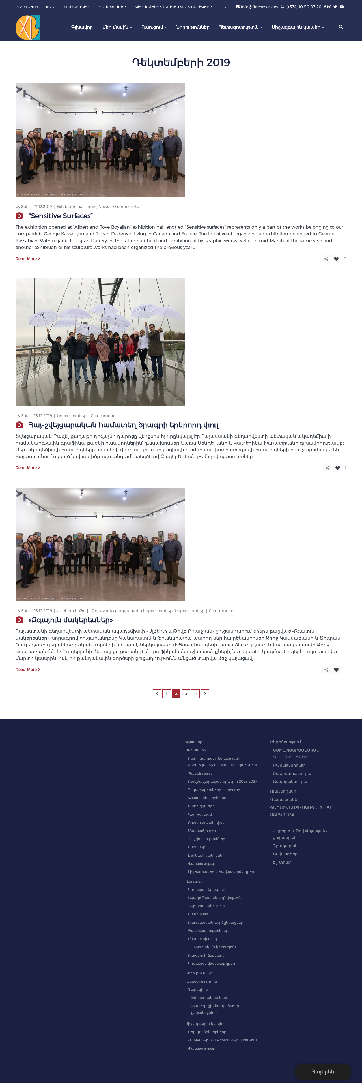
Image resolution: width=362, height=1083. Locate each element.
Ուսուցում (193, 881)
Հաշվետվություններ (206, 839)
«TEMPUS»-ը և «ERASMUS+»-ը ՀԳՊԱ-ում (222, 1040)
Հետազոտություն (201, 981)
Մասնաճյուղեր (202, 831)
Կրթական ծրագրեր (206, 889)
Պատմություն (200, 773)
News (103, 206)
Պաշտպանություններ (208, 930)
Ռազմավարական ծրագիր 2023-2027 (222, 781)
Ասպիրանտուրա (290, 781)
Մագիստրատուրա (292, 773)
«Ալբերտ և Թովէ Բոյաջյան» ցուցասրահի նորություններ (115, 610)
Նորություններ (72, 415)
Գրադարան (285, 846)
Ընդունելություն (286, 742)
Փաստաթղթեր (201, 863)
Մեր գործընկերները (207, 1032)
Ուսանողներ (283, 791)
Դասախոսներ (285, 799)
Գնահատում (199, 914)
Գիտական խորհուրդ (207, 798)
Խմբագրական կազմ (210, 998)
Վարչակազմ (200, 814)
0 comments (126, 206)
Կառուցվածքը (201, 806)
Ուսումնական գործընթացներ (215, 922)
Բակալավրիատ (289, 765)
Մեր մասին (195, 750)
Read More (26, 258)
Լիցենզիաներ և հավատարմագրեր (221, 872)
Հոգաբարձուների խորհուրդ (214, 790)
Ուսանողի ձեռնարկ (206, 955)
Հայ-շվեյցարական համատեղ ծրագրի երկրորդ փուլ (124, 425)
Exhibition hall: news (76, 206)
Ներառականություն (206, 906)
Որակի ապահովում (206, 822)
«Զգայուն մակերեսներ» (71, 620)
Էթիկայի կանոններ (206, 855)
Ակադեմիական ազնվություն (215, 898)
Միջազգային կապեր (205, 1024)
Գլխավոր (193, 742)
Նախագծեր (285, 854)
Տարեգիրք (198, 989)
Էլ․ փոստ (282, 862)
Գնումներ (196, 847)
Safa (25, 206)
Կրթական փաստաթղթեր (211, 963)
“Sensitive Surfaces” (61, 216)
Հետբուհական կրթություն (212, 947)
